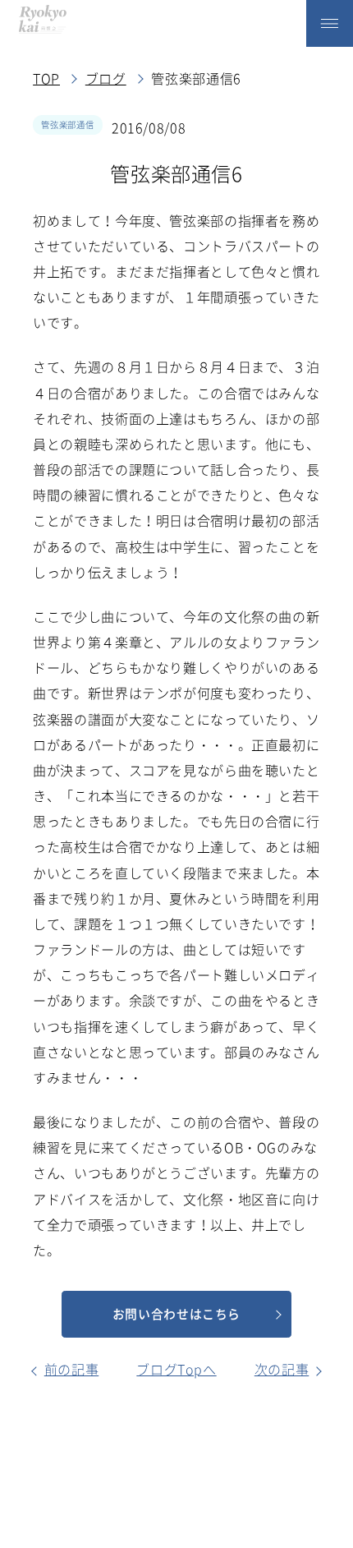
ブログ (105, 78)
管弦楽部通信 (67, 124)
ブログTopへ (176, 1369)
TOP (46, 78)
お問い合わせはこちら (176, 1314)
